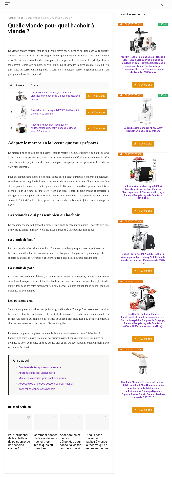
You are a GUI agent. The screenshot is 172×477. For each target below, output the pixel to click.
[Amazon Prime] (143, 76)
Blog (20, 18)
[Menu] (8, 4)
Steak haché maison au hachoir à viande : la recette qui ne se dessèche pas (97, 441)
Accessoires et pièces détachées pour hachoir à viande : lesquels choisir (71, 441)
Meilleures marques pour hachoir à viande (42, 378)
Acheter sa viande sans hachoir (36, 389)
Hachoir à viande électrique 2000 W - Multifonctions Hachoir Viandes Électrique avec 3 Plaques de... (53, 128)
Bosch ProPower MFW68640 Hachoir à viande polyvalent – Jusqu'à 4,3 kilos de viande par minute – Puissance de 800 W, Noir (143, 259)
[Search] (163, 4)
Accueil (12, 18)
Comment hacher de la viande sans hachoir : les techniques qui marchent (45, 441)
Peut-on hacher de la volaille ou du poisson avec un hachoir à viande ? (19, 441)
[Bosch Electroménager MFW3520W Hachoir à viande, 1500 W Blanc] (21, 112)
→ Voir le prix (98, 96)
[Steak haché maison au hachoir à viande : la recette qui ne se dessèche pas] (97, 416)
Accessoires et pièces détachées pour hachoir (45, 383)
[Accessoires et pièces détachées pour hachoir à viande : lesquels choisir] (71, 416)
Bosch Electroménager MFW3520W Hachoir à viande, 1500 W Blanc (143, 129)
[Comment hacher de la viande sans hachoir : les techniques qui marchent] (46, 416)
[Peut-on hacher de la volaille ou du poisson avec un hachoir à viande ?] (20, 416)
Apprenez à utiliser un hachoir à (36, 372)
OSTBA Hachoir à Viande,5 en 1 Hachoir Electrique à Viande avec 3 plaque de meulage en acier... (55, 95)
